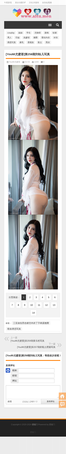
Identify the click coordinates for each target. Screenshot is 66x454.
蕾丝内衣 (45, 37)
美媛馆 (26, 37)
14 (33, 312)
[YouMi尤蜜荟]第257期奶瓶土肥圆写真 (36, 347)
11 (39, 305)
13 (54, 305)
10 (31, 305)
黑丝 (48, 42)
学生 (28, 33)
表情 (10, 401)
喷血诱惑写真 (14, 329)
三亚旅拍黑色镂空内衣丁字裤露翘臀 (31, 323)
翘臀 (35, 37)
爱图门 (52, 424)
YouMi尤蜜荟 (14, 62)
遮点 (40, 42)
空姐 (17, 37)
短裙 (55, 33)
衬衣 (56, 37)
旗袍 (47, 33)
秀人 (9, 37)
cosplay (11, 33)
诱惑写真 (11, 42)
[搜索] (57, 25)
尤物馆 (37, 33)
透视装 (31, 42)
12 (46, 305)
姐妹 (20, 33)
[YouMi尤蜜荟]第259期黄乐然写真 (27, 340)
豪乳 (22, 42)
